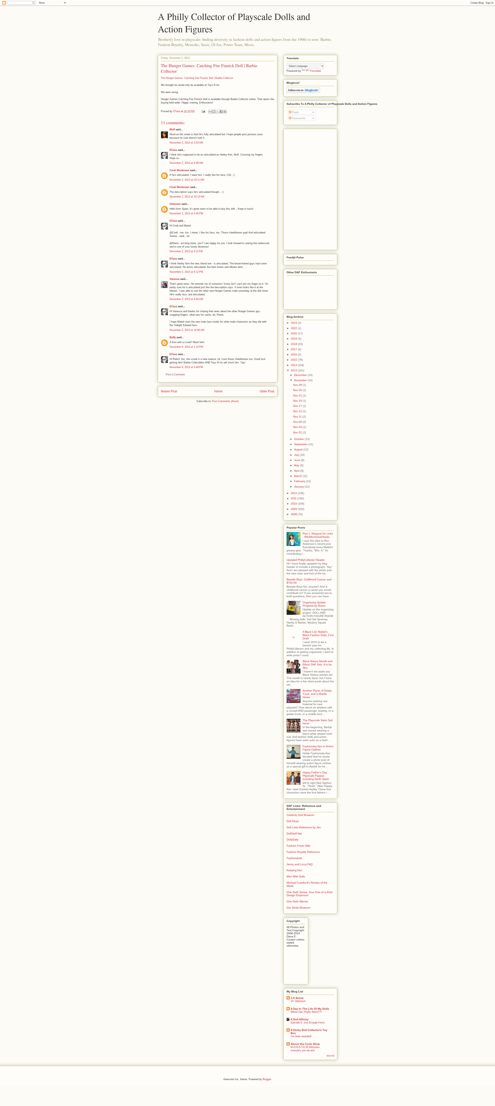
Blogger (267, 1079)
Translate (315, 70)
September (301, 444)
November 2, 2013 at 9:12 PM (186, 271)
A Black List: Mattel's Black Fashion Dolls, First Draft (318, 635)
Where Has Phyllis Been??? (306, 1011)
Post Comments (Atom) (225, 401)
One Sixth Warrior (297, 901)
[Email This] (210, 112)
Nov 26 (298, 390)
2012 (294, 493)
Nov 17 (298, 405)
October (299, 439)
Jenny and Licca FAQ (300, 864)
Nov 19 (298, 400)
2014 (294, 365)
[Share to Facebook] (221, 112)
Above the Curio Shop (305, 1043)
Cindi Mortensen (179, 170)
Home (218, 391)
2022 (294, 328)
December (301, 375)
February (300, 481)
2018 (294, 344)
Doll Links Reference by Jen (304, 827)
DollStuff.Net (294, 833)
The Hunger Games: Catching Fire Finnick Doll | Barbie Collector (197, 78)
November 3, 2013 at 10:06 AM (187, 330)
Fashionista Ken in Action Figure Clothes (318, 748)
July (297, 454)
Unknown (175, 203)
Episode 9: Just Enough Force (308, 1022)
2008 (294, 514)
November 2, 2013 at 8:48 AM (186, 162)
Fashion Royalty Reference (303, 851)
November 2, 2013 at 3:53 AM (186, 142)
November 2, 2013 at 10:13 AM (187, 196)
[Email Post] (203, 111)
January (299, 486)
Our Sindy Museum (298, 907)
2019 (294, 338)
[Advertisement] (298, 188)
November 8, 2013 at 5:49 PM (186, 367)
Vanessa (174, 279)
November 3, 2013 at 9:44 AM (186, 299)
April (297, 470)
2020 (294, 333)
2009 (294, 509)
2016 (294, 354)
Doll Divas (293, 821)
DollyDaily (293, 839)
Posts (295, 112)
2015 (294, 359)
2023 (294, 322)
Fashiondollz (294, 858)
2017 (294, 349)
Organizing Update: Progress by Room (314, 604)
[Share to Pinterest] (225, 112)
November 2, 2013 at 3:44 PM (186, 213)
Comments (298, 118)
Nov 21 (298, 395)
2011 (294, 498)
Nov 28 (298, 384)
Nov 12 (298, 411)
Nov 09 (298, 421)
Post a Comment (175, 374)
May (297, 465)
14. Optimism (298, 1001)
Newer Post (169, 391)
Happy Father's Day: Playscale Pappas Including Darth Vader (316, 776)
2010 (294, 503)
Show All (330, 1056)
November (301, 380)
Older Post (267, 391)
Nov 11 (297, 416)
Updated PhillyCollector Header (306, 559)
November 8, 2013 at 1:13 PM (186, 346)
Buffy (173, 337)
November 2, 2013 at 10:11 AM (187, 179)
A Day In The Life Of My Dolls (310, 1008)
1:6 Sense (297, 997)
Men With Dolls (296, 876)
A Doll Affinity (300, 1019)
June (297, 460)
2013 (294, 370)
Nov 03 (298, 427)
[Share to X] (217, 112)
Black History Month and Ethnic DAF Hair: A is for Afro (317, 664)
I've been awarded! (301, 1036)
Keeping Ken (294, 870)
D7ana (173, 150)
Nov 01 (298, 432)
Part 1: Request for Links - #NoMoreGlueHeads (318, 535)
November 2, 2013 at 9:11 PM (186, 251)
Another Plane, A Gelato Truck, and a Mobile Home (317, 694)
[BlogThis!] (214, 112)
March (298, 475)
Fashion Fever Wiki (298, 845)
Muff (172, 129)
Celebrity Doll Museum (300, 814)
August (298, 449)
